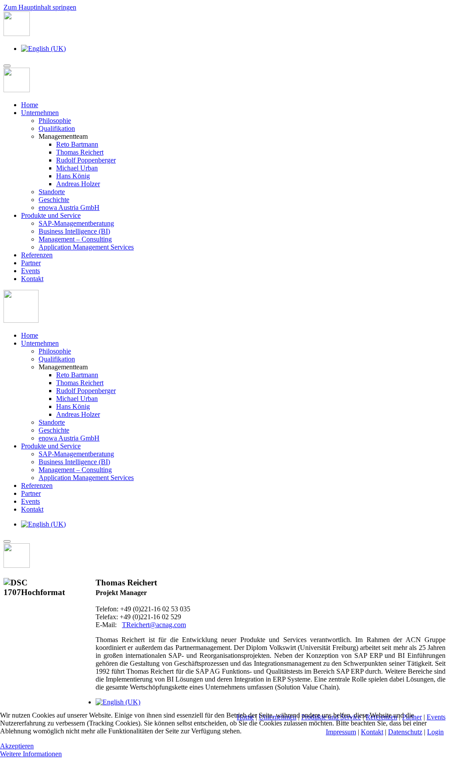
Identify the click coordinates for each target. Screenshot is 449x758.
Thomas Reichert (79, 152)
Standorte (52, 191)
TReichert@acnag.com (154, 624)
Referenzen (37, 255)
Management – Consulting (75, 239)
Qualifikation (57, 128)
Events (30, 270)
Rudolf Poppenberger (86, 160)
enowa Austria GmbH (69, 207)
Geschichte (54, 199)
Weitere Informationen (31, 754)
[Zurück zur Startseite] (17, 33)
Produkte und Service (51, 215)
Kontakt (32, 278)
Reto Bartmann (77, 144)
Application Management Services (86, 247)
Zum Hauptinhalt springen (40, 7)
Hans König (73, 176)
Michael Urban (77, 168)
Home (29, 104)
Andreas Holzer (78, 184)
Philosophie (55, 120)
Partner (31, 263)
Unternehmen (40, 112)
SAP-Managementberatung (76, 223)
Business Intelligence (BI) (74, 231)
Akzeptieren (17, 746)
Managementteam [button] (63, 367)
